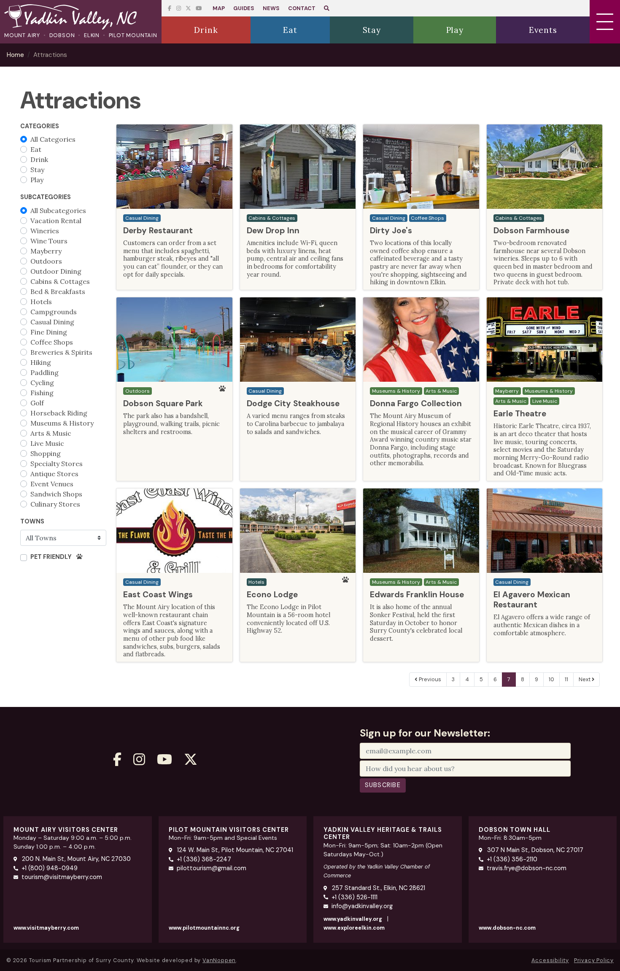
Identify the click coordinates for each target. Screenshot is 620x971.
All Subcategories (58, 210)
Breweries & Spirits (61, 352)
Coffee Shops (51, 342)
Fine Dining (48, 332)
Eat (35, 149)
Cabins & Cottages (60, 281)
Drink (39, 159)
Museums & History (62, 423)
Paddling (44, 372)
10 (551, 679)
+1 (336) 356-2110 (512, 859)
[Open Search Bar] (326, 8)
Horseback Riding (58, 413)
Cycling (42, 382)
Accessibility (550, 960)
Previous (429, 679)
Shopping (45, 453)
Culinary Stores (55, 504)
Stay (37, 169)
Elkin (92, 35)
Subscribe (383, 785)
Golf (37, 403)
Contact (301, 8)
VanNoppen (219, 960)
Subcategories (45, 197)
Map (219, 8)
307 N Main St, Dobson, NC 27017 (534, 850)
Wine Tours (48, 241)
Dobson (62, 35)
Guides (243, 8)
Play (36, 179)
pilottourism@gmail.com (211, 868)
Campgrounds (53, 311)
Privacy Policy (594, 960)
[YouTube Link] (188, 8)
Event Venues (51, 484)
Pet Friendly (51, 557)
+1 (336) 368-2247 (204, 859)
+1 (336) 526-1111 (354, 897)
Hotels (41, 301)
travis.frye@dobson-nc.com (526, 868)
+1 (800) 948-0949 (50, 868)
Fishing (42, 392)
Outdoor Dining (55, 271)
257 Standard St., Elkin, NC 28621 (377, 888)
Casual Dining (52, 322)
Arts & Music (50, 433)
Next (585, 679)
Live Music (47, 443)
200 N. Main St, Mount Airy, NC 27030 (75, 859)
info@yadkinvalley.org (362, 906)
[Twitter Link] (199, 8)
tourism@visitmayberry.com (62, 877)
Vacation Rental (55, 220)
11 (566, 679)
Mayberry (46, 251)
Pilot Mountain (133, 35)
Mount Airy (22, 35)
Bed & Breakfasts (57, 291)
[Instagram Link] (178, 8)
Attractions (50, 55)
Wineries (44, 231)
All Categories (52, 139)
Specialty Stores (56, 463)
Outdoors (46, 261)
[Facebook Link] (169, 8)
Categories (39, 126)
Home (15, 55)
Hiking (40, 362)
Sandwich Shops (56, 494)
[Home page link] (80, 17)
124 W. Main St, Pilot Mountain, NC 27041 (234, 850)
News (271, 8)
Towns (32, 521)
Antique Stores (54, 473)
